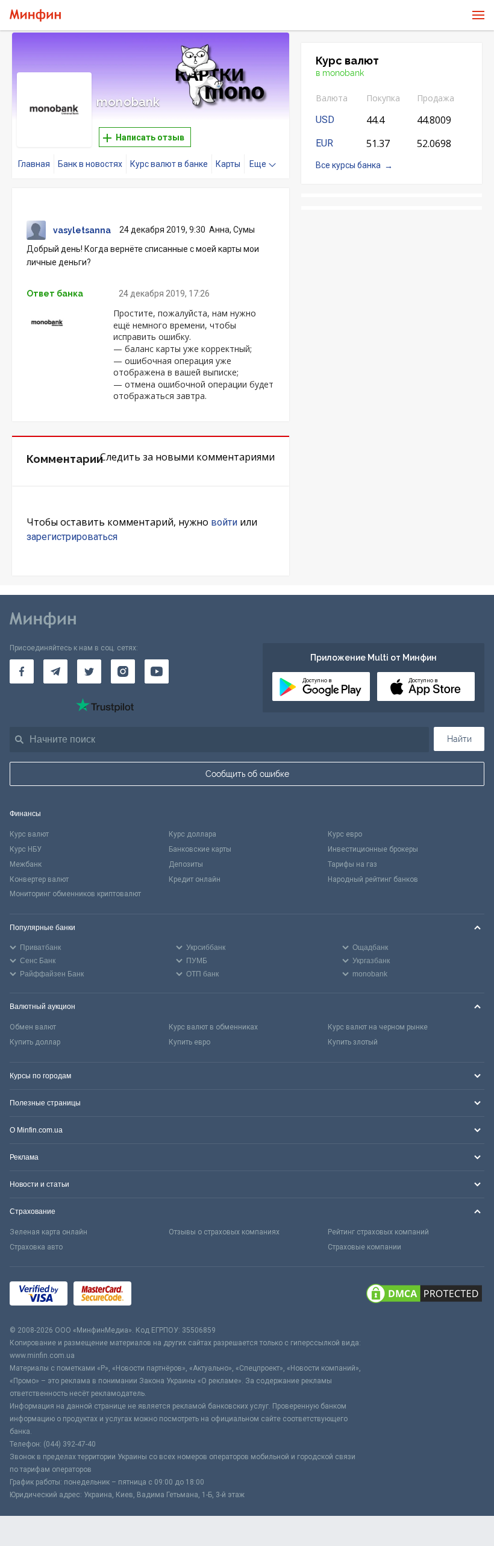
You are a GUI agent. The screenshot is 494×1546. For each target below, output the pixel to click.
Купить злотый (353, 1042)
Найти (459, 739)
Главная (34, 164)
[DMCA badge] (424, 1295)
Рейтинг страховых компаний (378, 1232)
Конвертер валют (39, 879)
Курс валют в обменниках (213, 1027)
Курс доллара (192, 834)
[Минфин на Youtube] (157, 671)
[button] (263, 56)
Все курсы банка (348, 165)
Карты (228, 164)
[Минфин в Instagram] (123, 671)
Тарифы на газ (352, 864)
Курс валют (29, 834)
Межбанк (26, 864)
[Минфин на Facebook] (22, 671)
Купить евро (189, 1042)
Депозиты (186, 864)
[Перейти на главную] (35, 15)
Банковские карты (200, 849)
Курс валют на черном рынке (378, 1027)
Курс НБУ (26, 849)
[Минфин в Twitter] (89, 671)
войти (224, 522)
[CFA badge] (164, 1295)
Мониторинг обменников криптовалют (75, 894)
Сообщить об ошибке (247, 774)
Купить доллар (35, 1042)
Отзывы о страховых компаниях (224, 1232)
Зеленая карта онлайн (48, 1232)
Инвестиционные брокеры (373, 849)
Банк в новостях (90, 164)
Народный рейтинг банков (373, 879)
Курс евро (345, 834)
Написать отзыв (149, 137)
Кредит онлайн (194, 879)
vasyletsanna (82, 230)
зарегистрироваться (72, 536)
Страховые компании (364, 1247)
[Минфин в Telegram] (55, 671)
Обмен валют (33, 1027)
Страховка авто (36, 1247)
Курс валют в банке (169, 164)
